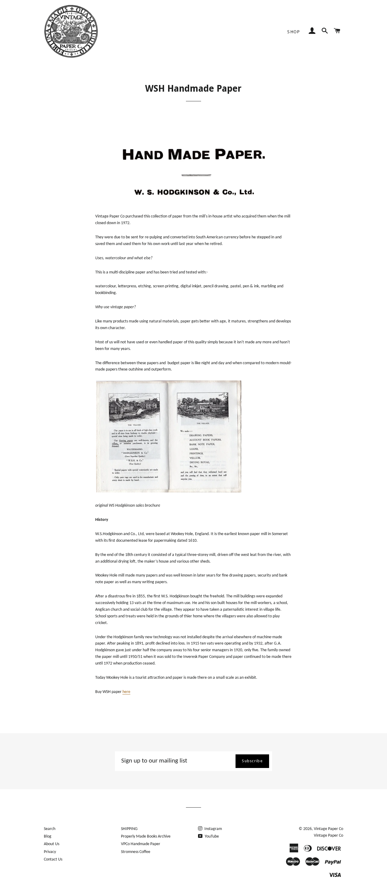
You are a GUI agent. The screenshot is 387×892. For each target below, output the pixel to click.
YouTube (211, 836)
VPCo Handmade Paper (140, 844)
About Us (51, 844)
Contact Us (53, 859)
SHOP (293, 31)
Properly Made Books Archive (146, 836)
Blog (47, 836)
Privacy (50, 852)
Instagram (212, 829)
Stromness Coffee (135, 852)
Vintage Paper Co (328, 829)
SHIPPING (129, 829)
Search (49, 829)
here (126, 692)
